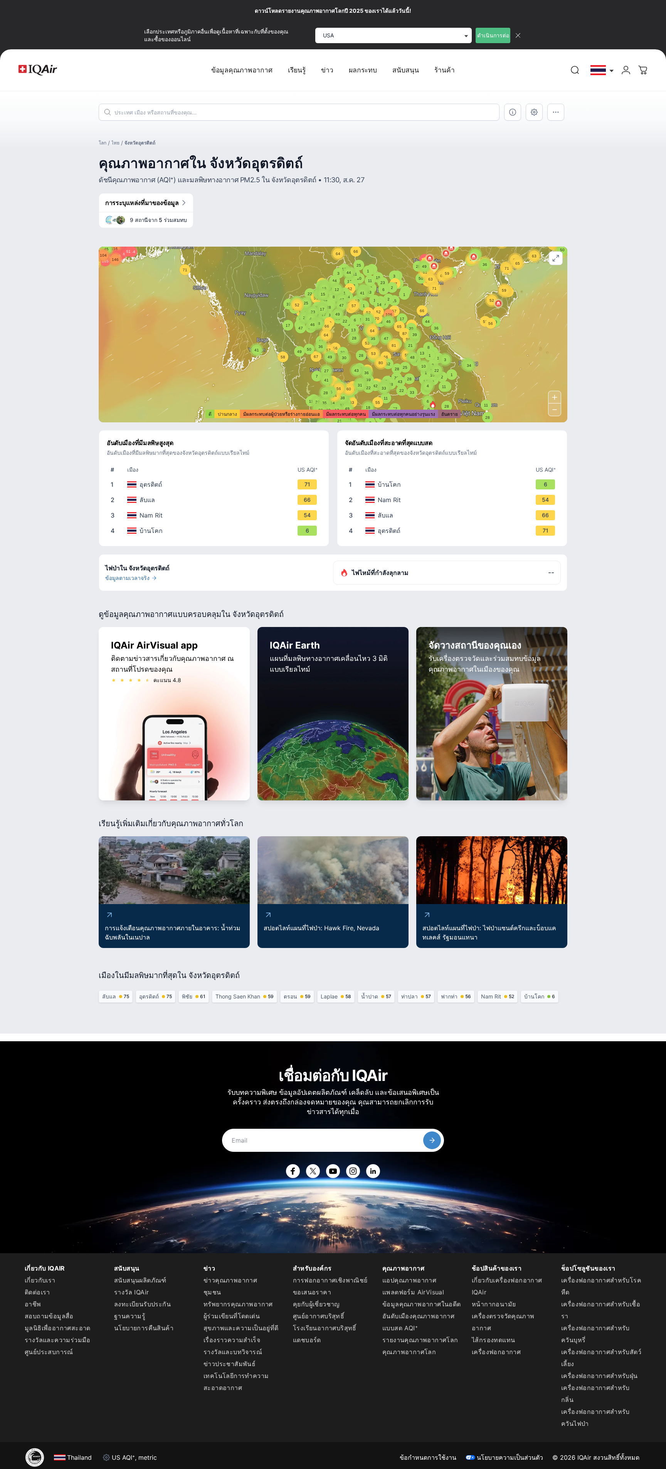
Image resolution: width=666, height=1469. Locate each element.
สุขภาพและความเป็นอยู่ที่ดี (241, 1328)
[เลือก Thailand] (602, 70)
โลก (102, 143)
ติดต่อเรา (37, 1292)
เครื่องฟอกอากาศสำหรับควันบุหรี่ (595, 1334)
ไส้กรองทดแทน (493, 1340)
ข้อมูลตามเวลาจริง (127, 578)
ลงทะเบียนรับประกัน (142, 1304)
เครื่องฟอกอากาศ (496, 1352)
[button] (432, 404)
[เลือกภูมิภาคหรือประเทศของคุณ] (602, 70)
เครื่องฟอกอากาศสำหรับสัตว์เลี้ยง (601, 1358)
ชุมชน (212, 1292)
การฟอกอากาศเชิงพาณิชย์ (330, 1280)
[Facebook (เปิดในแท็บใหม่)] (293, 1171)
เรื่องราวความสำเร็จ (232, 1340)
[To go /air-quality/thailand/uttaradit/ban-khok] (215, 530)
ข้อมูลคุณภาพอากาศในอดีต (421, 1304)
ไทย (115, 143)
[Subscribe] (432, 1140)
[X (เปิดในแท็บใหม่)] (313, 1171)
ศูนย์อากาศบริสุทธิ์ (318, 1316)
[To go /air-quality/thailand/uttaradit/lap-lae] (215, 500)
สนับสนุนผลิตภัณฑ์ (140, 1280)
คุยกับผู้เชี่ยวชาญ (316, 1304)
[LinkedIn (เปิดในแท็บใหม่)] (373, 1171)
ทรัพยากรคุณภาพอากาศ (238, 1304)
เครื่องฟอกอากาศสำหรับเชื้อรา (600, 1310)
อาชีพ (33, 1304)
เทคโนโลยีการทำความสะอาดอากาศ (236, 1382)
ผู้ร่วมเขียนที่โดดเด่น (232, 1316)
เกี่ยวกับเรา (40, 1280)
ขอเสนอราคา (312, 1292)
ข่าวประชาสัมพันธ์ (230, 1364)
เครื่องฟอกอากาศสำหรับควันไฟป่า (595, 1417)
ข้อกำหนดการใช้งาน (428, 1457)
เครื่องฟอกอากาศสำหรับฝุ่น (599, 1376)
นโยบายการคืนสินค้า (143, 1328)
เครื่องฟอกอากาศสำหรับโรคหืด (601, 1286)
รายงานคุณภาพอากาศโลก (420, 1340)
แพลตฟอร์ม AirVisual (413, 1292)
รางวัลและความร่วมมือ (58, 1340)
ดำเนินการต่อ (493, 35)
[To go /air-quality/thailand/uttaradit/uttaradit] (215, 484)
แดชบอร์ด (307, 1340)
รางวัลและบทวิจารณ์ (233, 1352)
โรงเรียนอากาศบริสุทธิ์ (325, 1328)
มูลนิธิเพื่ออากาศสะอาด (58, 1328)
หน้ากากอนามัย (494, 1304)
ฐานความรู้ (129, 1316)
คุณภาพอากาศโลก (409, 1352)
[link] (575, 70)
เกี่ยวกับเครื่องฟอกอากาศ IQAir (507, 1286)
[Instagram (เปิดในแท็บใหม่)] (353, 1171)
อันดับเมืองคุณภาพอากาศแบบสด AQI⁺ (418, 1322)
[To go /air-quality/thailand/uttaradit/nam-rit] (215, 515)
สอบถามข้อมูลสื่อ (49, 1316)
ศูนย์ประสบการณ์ (49, 1352)
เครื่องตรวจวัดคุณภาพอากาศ (503, 1322)
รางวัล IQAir (131, 1292)
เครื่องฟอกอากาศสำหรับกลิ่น (595, 1393)
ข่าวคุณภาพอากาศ (230, 1280)
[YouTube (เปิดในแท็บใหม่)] (333, 1171)
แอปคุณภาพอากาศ (409, 1280)
